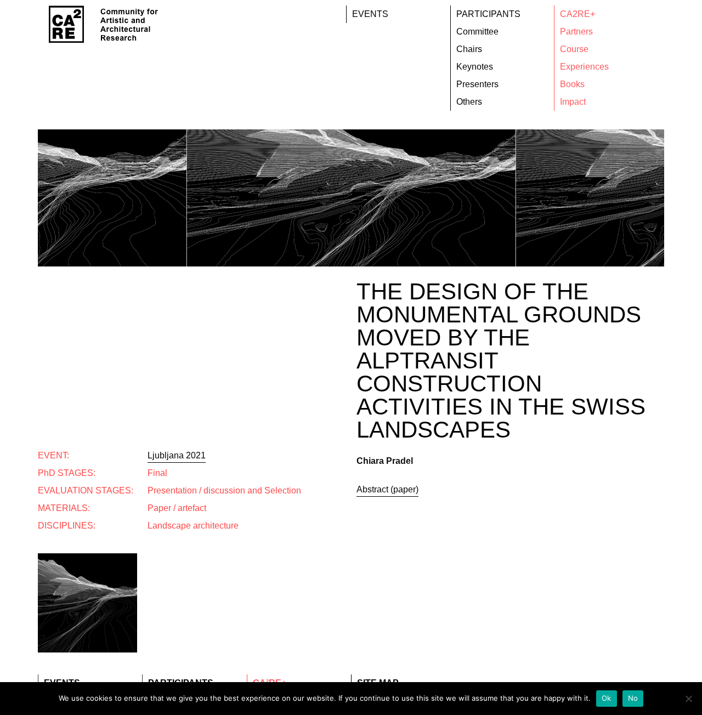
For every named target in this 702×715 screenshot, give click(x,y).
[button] (140, 538)
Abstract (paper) (387, 489)
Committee (477, 31)
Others (469, 101)
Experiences (584, 66)
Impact (573, 101)
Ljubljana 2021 (177, 455)
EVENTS (370, 14)
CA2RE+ (577, 14)
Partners (576, 31)
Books (572, 84)
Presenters (477, 84)
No (633, 698)
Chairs (469, 49)
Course (574, 49)
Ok (607, 698)
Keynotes (474, 66)
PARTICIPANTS (488, 14)
